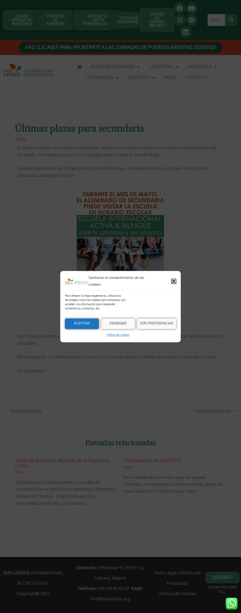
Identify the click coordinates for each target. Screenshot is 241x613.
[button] (173, 281)
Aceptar (82, 323)
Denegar (117, 323)
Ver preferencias (156, 323)
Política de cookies (118, 334)
